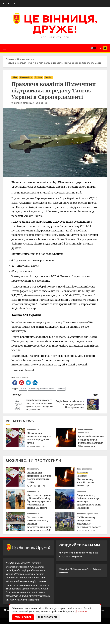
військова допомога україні (42, 389)
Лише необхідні (47, 617)
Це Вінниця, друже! (61, 25)
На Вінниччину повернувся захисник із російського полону (89, 522)
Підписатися (105, 48)
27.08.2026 (35, 447)
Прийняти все (23, 617)
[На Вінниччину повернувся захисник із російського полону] (64, 521)
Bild (78, 192)
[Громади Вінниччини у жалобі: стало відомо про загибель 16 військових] (66, 437)
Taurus (22, 389)
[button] (4, 48)
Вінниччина (88, 430)
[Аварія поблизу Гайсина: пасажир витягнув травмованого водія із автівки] (64, 499)
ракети (61, 389)
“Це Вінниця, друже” (79, 569)
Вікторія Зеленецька (24, 103)
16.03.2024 (43, 103)
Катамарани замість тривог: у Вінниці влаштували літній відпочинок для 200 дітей (39, 525)
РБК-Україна (45, 192)
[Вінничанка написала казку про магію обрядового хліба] (15, 437)
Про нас (8, 610)
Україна (48, 77)
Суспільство (92, 514)
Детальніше (81, 611)
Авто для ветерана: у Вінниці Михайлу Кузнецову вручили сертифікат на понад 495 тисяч (39, 501)
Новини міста (26, 77)
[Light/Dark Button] (93, 48)
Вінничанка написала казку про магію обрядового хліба (39, 438)
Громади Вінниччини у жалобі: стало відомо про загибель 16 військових (91, 441)
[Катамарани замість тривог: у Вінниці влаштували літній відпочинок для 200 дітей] (15, 521)
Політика (38, 77)
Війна (15, 77)
